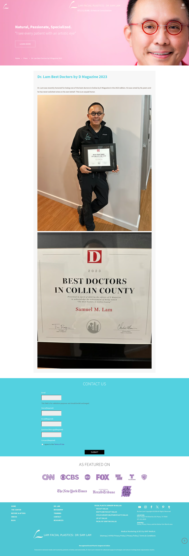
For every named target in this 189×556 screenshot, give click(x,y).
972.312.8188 (83, 10)
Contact (57, 517)
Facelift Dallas (102, 509)
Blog (13, 520)
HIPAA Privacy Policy (116, 535)
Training (57, 513)
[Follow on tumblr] (169, 507)
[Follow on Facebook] (151, 507)
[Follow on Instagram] (145, 507)
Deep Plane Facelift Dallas (106, 512)
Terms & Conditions (147, 535)
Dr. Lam (57, 506)
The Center (16, 510)
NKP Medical (150, 531)
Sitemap (103, 535)
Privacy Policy (132, 535)
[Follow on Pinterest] (163, 507)
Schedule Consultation (101, 10)
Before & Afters (18, 513)
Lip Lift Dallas (101, 518)
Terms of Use (59, 444)
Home (13, 506)
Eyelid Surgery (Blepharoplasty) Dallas (112, 515)
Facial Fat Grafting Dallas (106, 521)
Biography (58, 510)
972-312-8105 (141, 519)
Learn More (25, 44)
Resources (58, 520)
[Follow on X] (157, 507)
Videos (14, 517)
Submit (94, 452)
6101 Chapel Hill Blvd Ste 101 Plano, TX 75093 (152, 517)
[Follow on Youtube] (139, 507)
